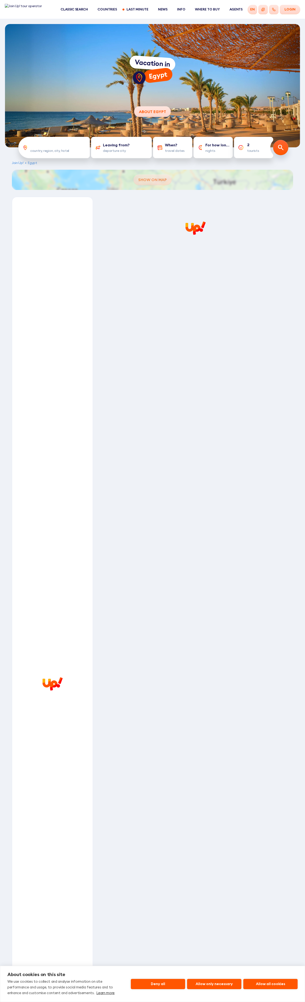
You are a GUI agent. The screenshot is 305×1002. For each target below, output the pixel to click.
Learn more (105, 993)
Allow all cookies (270, 984)
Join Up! (17, 163)
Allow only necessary (214, 984)
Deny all (158, 984)
